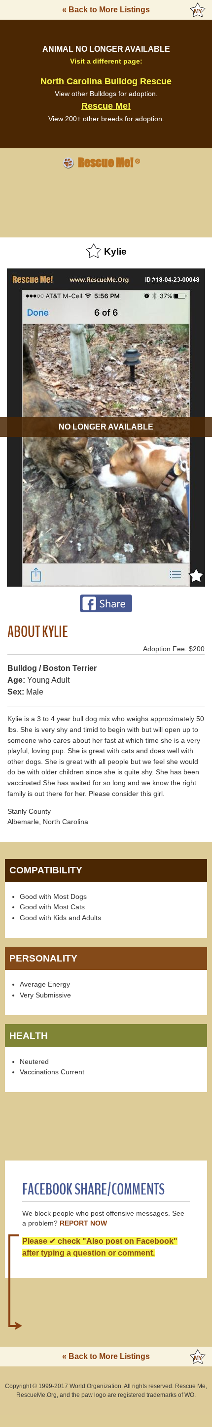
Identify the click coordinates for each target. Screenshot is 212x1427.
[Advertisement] (106, 201)
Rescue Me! (106, 106)
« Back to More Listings (106, 9)
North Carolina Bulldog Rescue (106, 81)
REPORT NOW (83, 1223)
